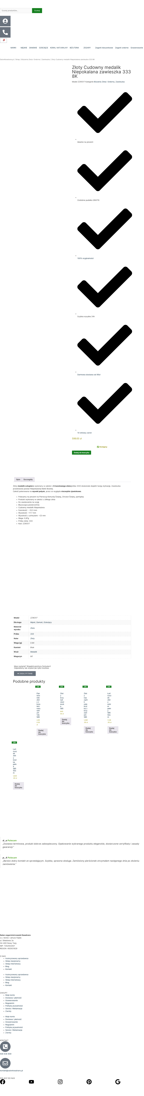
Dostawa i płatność (13, 998)
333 (32, 634)
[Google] (117, 1081)
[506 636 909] (5, 1046)
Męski (32, 622)
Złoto (32, 628)
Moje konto (10, 995)
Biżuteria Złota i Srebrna (30, 59)
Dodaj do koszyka (81, 453)
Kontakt (8, 969)
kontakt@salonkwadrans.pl (11, 1071)
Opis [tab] (18, 479)
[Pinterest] (89, 1081)
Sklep (17, 59)
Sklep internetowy (13, 964)
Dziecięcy (48, 622)
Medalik (33, 652)
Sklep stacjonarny (12, 961)
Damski (39, 622)
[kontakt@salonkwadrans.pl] (5, 1063)
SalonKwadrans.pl (7, 59)
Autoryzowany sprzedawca (16, 958)
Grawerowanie (11, 1000)
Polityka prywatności (14, 1006)
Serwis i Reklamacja (13, 1009)
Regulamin (9, 1003)
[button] (25, 673)
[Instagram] (60, 1081)
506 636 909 (5, 1054)
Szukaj (37, 10)
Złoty (32, 638)
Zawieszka (46, 59)
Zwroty (8, 1011)
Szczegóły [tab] (28, 479)
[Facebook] (2, 1081)
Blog (7, 966)
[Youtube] (31, 1081)
